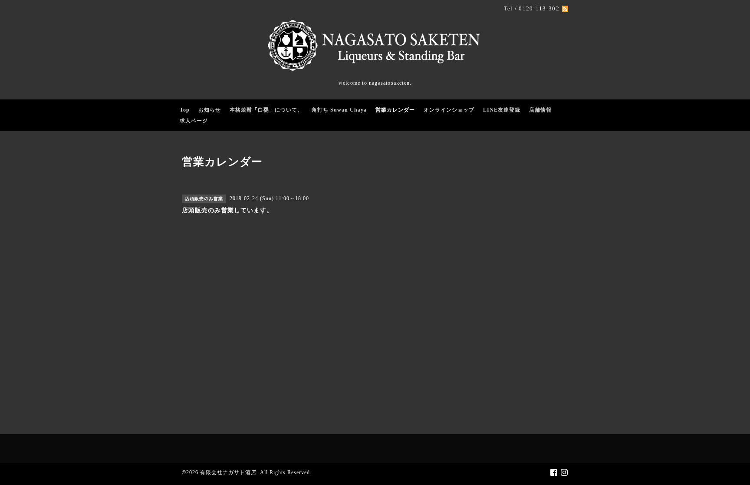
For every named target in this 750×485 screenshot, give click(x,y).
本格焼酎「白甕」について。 (266, 110)
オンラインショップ (449, 110)
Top (185, 110)
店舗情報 (540, 110)
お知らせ (209, 110)
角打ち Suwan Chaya (339, 110)
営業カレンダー (395, 110)
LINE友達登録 (501, 110)
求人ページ (194, 121)
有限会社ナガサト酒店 (228, 472)
